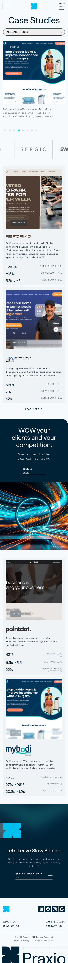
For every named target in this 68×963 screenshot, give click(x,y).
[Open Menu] (6, 6)
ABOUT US (9, 921)
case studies (55, 921)
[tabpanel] (34, 86)
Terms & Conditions (44, 941)
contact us (54, 926)
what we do (11, 926)
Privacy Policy (21, 941)
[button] (5, 130)
